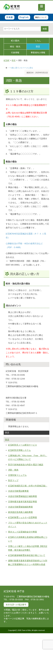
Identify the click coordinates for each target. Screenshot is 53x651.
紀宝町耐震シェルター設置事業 (22, 517)
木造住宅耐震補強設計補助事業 (22, 496)
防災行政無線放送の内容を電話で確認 (25, 464)
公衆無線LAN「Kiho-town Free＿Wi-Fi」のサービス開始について (27, 457)
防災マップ (13, 480)
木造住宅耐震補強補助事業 (20, 507)
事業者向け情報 (38, 52)
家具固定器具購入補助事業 (20, 512)
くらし (38, 40)
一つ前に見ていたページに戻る (20, 68)
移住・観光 (15, 46)
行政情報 (15, 52)
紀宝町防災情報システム (19, 450)
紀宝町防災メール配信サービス (22, 445)
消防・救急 (13, 470)
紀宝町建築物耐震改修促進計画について (26, 555)
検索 (45, 29)
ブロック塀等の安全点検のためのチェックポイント (27, 525)
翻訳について (41, 17)
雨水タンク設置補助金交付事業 (22, 532)
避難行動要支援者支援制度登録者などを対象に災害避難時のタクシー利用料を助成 (27, 562)
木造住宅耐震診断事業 (18, 491)
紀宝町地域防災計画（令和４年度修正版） (27, 486)
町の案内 (15, 40)
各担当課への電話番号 (16, 604)
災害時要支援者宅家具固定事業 (22, 501)
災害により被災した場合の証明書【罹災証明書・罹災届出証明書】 (27, 548)
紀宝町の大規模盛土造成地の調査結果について (27, 539)
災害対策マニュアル (17, 475)
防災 (38, 46)
